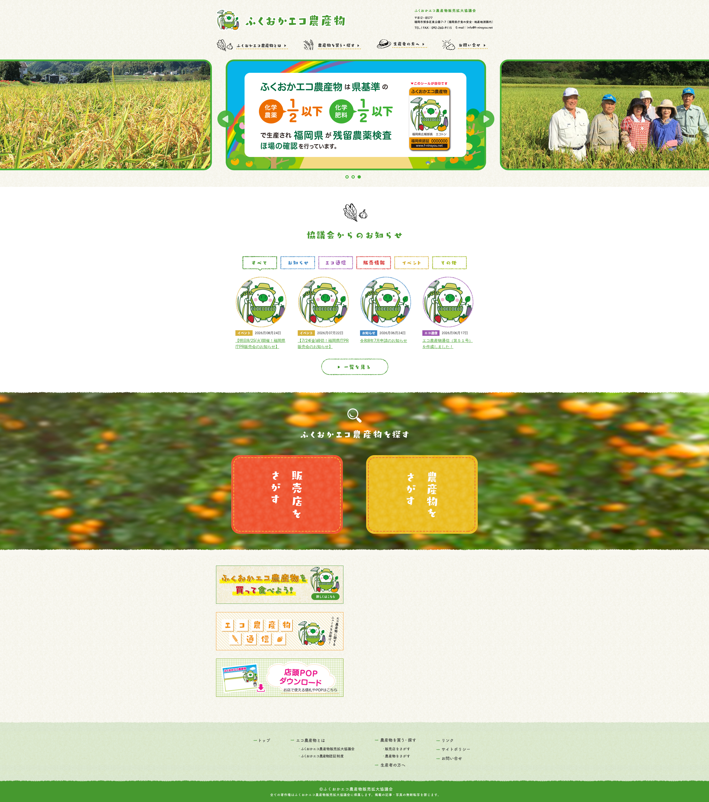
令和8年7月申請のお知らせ (383, 340)
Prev (225, 118)
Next (485, 118)
